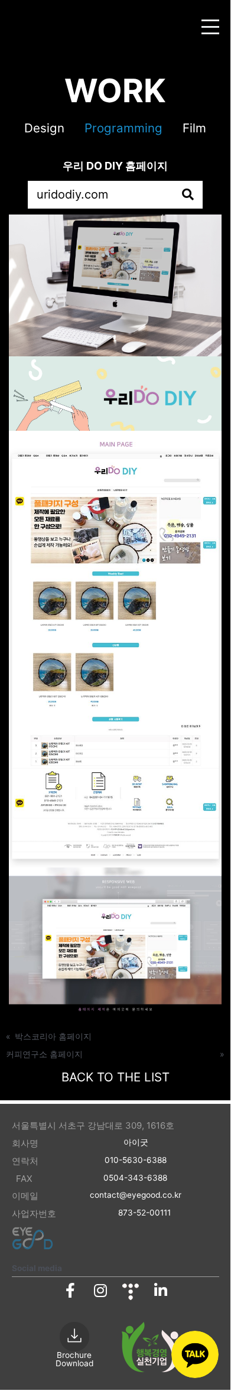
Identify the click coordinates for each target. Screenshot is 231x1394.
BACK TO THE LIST (115, 1077)
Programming (123, 128)
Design (44, 128)
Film (194, 128)
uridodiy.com (72, 194)
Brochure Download (74, 1359)
